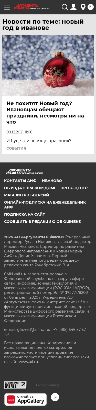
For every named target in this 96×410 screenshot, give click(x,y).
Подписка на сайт (24, 214)
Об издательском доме (30, 188)
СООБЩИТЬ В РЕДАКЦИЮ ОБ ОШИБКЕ (42, 221)
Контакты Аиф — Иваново (33, 180)
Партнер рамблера (48, 385)
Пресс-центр (74, 188)
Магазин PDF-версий (26, 195)
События (16, 148)
